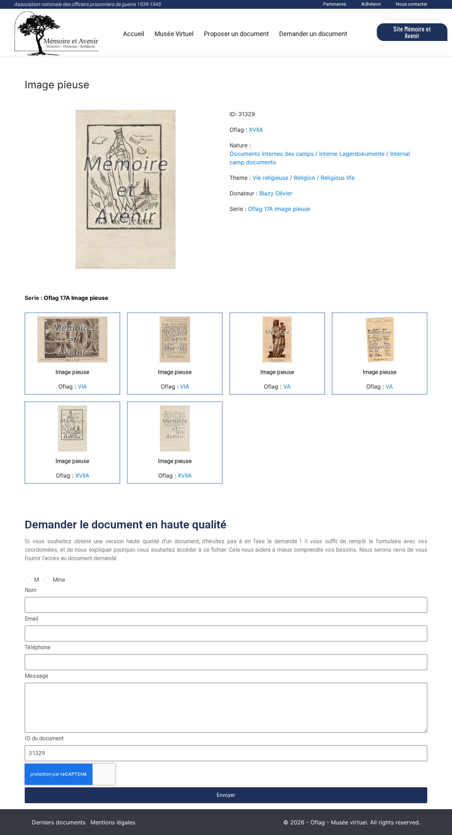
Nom (30, 590)
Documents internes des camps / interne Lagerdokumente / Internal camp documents (320, 158)
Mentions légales (112, 822)
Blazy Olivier (275, 193)
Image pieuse (72, 372)
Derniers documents (58, 822)
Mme (59, 579)
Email (31, 618)
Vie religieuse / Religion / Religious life (303, 177)
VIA (82, 386)
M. (37, 579)
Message (36, 676)
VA (287, 386)
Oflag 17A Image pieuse (279, 208)
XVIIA (256, 129)
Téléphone (37, 647)
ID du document (44, 738)
